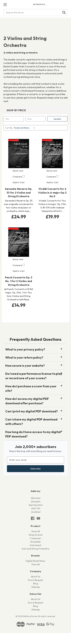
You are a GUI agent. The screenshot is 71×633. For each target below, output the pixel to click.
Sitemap (35, 586)
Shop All (35, 531)
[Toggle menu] (5, 4)
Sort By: (9, 127)
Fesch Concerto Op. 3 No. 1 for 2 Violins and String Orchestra (18, 281)
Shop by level (35, 534)
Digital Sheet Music (35, 560)
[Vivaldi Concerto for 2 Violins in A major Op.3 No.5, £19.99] (52, 153)
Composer (35, 538)
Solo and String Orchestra (35, 548)
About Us (35, 576)
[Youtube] (38, 518)
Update (57, 118)
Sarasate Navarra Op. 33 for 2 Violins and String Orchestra (18, 192)
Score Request (35, 580)
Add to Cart (18, 182)
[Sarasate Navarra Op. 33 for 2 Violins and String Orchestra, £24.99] (18, 153)
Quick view (18, 170)
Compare (17, 176)
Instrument (35, 545)
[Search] (64, 12)
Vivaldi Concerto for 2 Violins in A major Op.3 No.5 (52, 192)
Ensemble (36, 541)
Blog (35, 583)
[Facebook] (32, 518)
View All (35, 564)
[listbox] (25, 127)
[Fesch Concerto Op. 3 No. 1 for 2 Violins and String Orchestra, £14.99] (18, 242)
